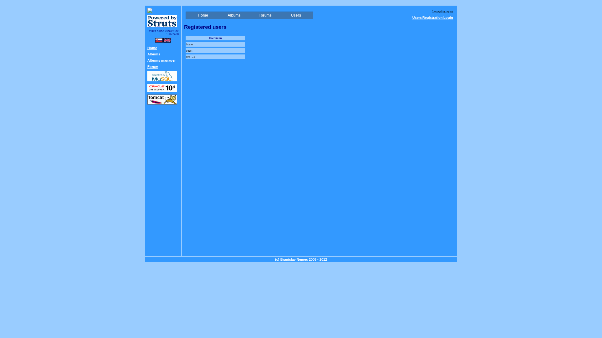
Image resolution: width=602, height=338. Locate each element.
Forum (152, 67)
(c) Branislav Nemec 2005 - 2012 (301, 259)
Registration (432, 17)
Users (417, 17)
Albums (153, 54)
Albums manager (161, 60)
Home (152, 48)
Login (448, 17)
